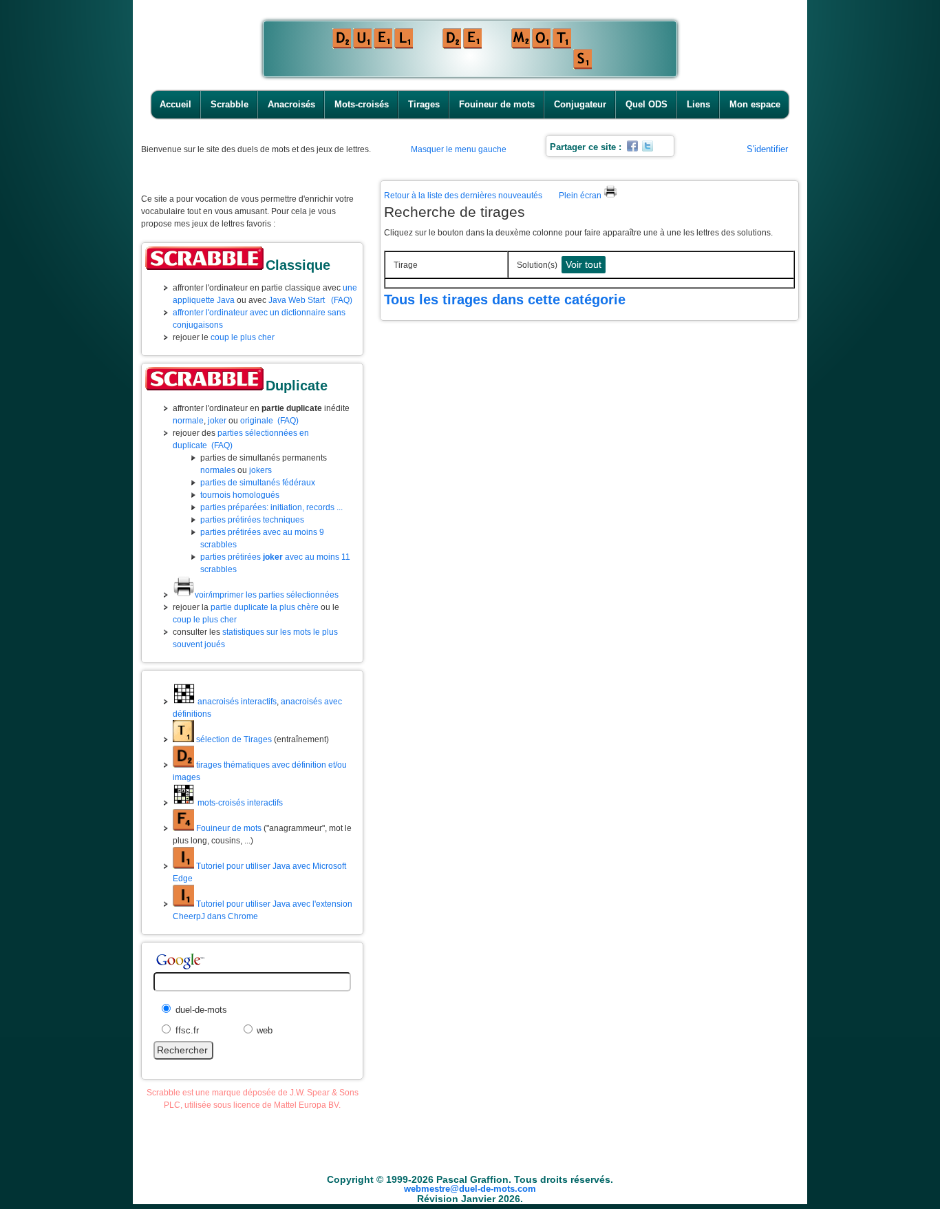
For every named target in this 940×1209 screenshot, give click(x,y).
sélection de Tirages (233, 739)
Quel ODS (646, 104)
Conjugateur (580, 104)
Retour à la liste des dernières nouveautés (463, 195)
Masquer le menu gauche (458, 149)
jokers (260, 470)
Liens (698, 104)
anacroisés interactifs (236, 701)
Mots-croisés (361, 104)
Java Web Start (296, 300)
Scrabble (229, 104)
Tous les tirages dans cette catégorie (505, 299)
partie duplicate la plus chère (265, 607)
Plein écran (581, 195)
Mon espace (754, 104)
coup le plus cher (243, 337)
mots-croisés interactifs (239, 803)
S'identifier (767, 149)
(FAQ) (341, 300)
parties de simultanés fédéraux (257, 482)
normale (188, 420)
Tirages (424, 104)
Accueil (175, 104)
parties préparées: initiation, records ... (271, 507)
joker (217, 420)
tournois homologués (239, 495)
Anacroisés (291, 104)
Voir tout (583, 264)
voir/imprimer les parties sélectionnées (267, 595)
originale (256, 420)
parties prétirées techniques (252, 520)
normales (217, 470)
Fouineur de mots (497, 104)
